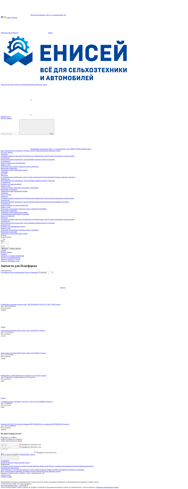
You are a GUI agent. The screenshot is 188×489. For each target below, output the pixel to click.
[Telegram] (14, 33)
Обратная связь (6, 33)
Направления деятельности (10, 468)
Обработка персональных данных (107, 487)
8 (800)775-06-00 (11, 18)
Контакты (32, 84)
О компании (24, 84)
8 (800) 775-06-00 (6, 439)
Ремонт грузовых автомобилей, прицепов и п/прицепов (65, 469)
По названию (5, 272)
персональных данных (27, 454)
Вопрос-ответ (44, 466)
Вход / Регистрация (7, 151)
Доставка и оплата (13, 84)
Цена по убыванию (31, 272)
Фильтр (62, 287)
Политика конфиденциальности (83, 466)
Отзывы (29, 466)
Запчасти (4, 84)
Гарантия (38, 151)
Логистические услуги (8, 469)
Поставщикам (67, 466)
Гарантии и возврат (20, 466)
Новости (11, 462)
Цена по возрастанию (17, 272)
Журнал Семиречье (55, 466)
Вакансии (39, 84)
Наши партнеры (19, 462)
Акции (44, 84)
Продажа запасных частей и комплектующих (31, 469)
